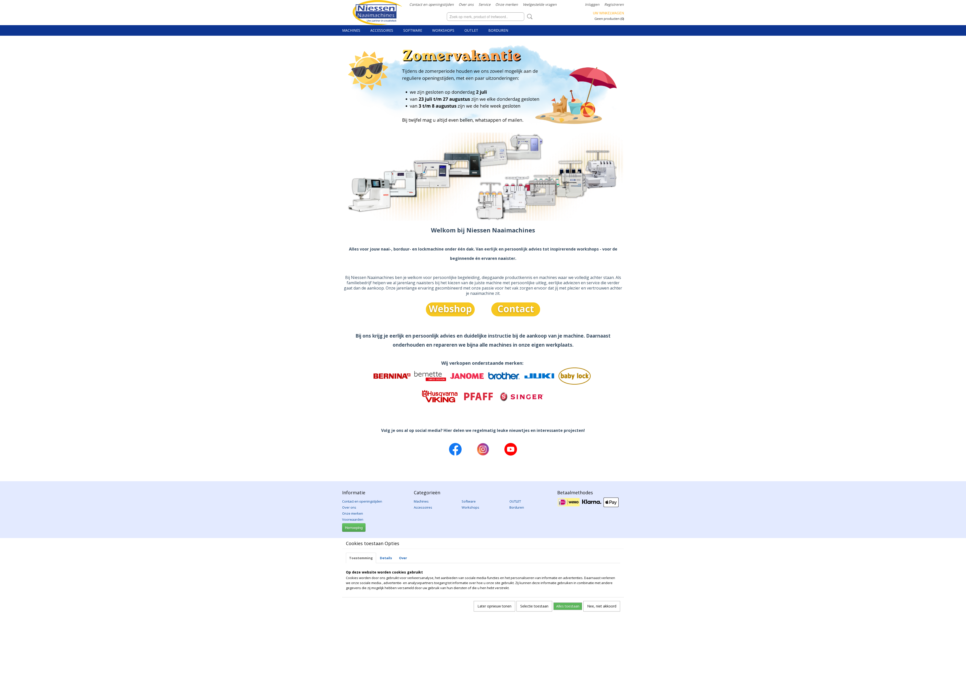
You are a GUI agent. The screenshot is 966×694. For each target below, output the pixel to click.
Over (403, 558)
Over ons (466, 4)
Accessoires (381, 30)
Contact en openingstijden (431, 4)
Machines (351, 30)
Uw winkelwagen (608, 13)
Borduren (498, 30)
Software (412, 30)
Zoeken (529, 16)
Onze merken (506, 4)
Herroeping (354, 527)
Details (386, 558)
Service (484, 4)
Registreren (614, 4)
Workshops (443, 30)
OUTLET (471, 30)
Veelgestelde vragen (540, 4)
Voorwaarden (352, 519)
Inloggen (592, 4)
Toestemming (361, 558)
